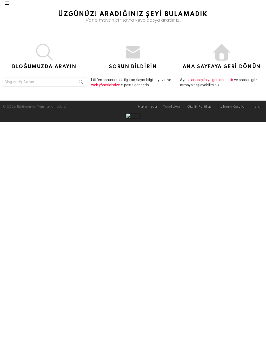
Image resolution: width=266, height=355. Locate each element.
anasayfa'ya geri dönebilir (212, 80)
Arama (81, 83)
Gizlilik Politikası (199, 106)
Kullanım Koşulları (232, 106)
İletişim (257, 106)
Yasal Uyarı (172, 106)
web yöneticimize (106, 85)
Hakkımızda (147, 106)
